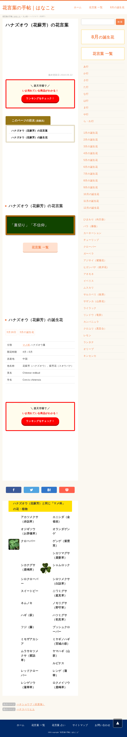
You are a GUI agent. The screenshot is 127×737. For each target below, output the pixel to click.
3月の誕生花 (27, 332)
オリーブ (88, 349)
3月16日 (11, 332)
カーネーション (92, 233)
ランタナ (88, 342)
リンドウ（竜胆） (93, 315)
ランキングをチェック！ (40, 98)
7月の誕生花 (90, 173)
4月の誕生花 (90, 153)
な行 (86, 94)
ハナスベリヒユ (26, 709)
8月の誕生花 (117, 7)
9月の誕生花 (90, 187)
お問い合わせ (102, 725)
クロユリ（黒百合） (95, 328)
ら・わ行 (88, 121)
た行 (86, 87)
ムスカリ (88, 287)
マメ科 (26, 345)
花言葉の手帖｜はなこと (28, 7)
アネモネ (88, 274)
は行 (86, 100)
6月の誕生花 (90, 167)
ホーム (78, 7)
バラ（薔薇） (91, 226)
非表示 (40, 120)
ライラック (89, 308)
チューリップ (91, 240)
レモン (87, 335)
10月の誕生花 (91, 194)
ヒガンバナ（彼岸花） (96, 267)
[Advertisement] (40, 49)
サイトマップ (80, 725)
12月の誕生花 (91, 207)
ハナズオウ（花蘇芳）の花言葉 (37, 24)
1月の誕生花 (90, 132)
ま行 (86, 107)
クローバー (89, 246)
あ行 (86, 66)
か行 (86, 73)
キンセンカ (89, 356)
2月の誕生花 (90, 139)
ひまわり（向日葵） (95, 219)
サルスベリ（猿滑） (95, 294)
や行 (86, 114)
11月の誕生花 (91, 201)
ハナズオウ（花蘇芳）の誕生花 (29, 137)
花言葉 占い (59, 725)
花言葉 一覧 (96, 7)
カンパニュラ (91, 321)
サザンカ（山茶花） (95, 301)
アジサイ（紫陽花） (95, 260)
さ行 (86, 80)
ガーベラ (88, 253)
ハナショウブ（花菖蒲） (31, 704)
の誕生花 (102, 36)
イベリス (88, 281)
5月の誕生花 (90, 160)
